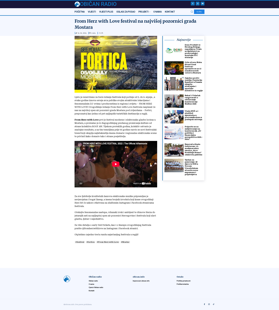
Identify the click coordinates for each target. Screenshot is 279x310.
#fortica (91, 242)
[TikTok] (213, 304)
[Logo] (73, 279)
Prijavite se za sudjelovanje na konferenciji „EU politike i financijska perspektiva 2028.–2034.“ (194, 133)
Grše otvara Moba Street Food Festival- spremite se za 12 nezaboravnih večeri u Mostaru (193, 67)
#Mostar (125, 242)
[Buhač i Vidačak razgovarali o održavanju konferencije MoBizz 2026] (174, 101)
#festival (79, 242)
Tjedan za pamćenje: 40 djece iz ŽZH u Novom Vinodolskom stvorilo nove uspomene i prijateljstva (191, 167)
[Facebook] (193, 3)
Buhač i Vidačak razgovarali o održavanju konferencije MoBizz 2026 (192, 99)
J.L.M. (101, 33)
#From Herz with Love (108, 242)
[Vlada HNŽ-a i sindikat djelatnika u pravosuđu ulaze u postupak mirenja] (174, 116)
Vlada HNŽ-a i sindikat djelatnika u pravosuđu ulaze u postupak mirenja (193, 115)
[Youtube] (202, 3)
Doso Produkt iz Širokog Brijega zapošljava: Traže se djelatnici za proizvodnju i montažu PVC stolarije (193, 51)
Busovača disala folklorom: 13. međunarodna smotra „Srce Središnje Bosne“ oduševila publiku (193, 149)
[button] (192, 11)
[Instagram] (198, 3)
